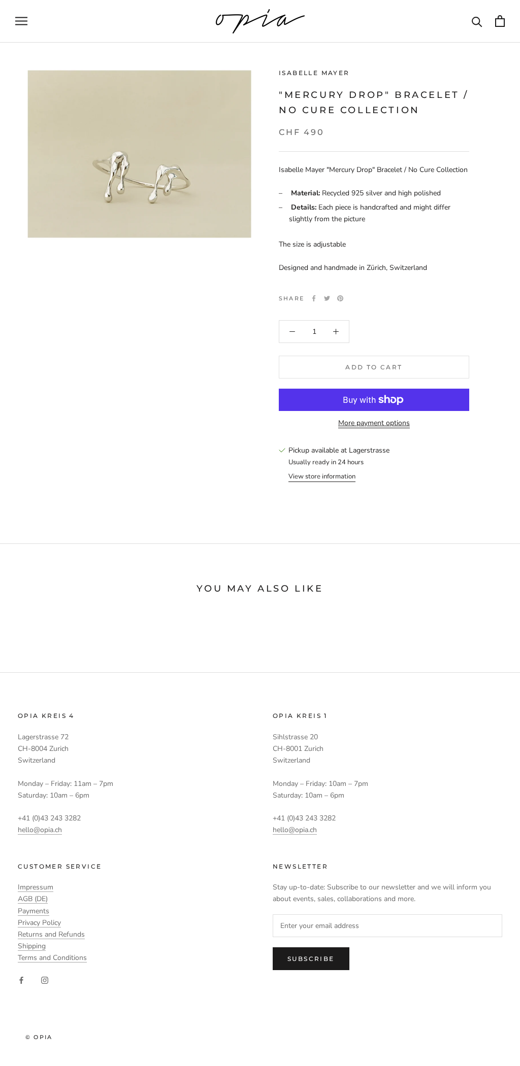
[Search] (477, 21)
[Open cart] (500, 21)
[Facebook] (314, 298)
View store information (321, 476)
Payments (33, 911)
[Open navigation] (21, 21)
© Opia (38, 1037)
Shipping (32, 946)
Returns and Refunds (51, 934)
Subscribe (311, 958)
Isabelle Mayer (314, 73)
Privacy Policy (39, 922)
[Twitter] (327, 298)
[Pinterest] (340, 298)
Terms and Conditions (52, 957)
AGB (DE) (33, 899)
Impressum (35, 887)
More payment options (374, 423)
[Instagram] (44, 979)
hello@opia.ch (40, 830)
